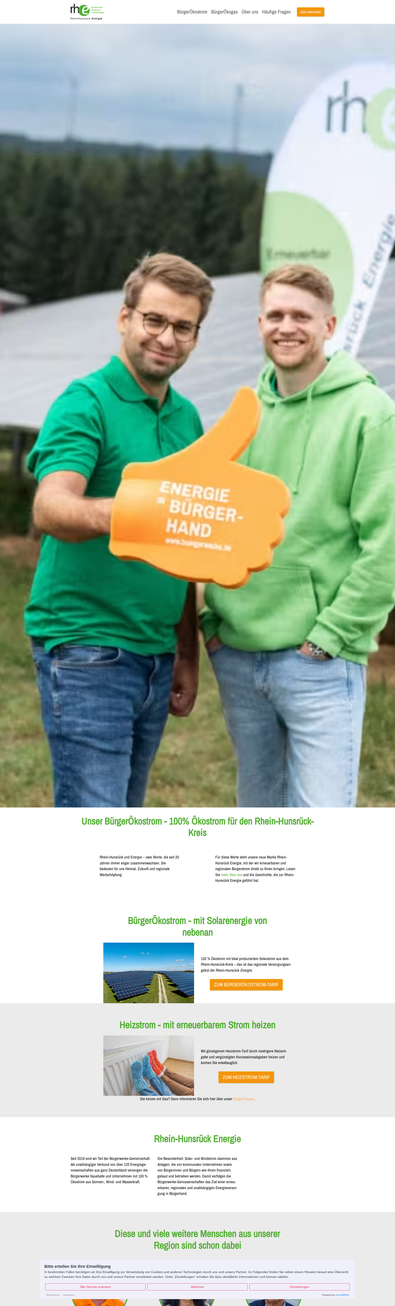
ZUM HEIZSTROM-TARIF (246, 1077)
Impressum (69, 1295)
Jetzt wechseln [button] (310, 11)
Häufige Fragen (276, 11)
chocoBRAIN (342, 1295)
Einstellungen (299, 1287)
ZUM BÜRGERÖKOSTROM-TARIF (246, 984)
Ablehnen (197, 1287)
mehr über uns (231, 874)
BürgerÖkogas (224, 11)
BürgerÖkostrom (192, 11)
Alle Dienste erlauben (95, 1287)
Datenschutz (52, 1295)
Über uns (250, 11)
